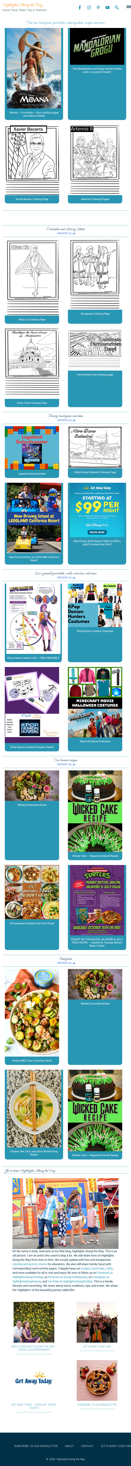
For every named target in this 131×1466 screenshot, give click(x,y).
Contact (87, 1446)
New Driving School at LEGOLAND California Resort (34, 559)
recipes (85, 1268)
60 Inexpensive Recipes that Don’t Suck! (32, 923)
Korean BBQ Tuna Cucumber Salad (32, 1060)
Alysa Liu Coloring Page (32, 319)
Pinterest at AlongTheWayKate (67, 1277)
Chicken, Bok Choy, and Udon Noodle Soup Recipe (34, 1153)
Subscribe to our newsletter (97, 1404)
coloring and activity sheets (29, 1264)
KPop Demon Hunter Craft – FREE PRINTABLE (33, 657)
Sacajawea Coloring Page (95, 313)
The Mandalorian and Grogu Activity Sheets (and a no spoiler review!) (97, 70)
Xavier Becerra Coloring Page (32, 199)
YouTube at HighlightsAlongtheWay (70, 1281)
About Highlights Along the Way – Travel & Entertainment (34, 1348)
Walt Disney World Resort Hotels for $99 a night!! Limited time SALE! (97, 543)
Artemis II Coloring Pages (95, 199)
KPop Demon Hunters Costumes (95, 631)
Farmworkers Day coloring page (95, 374)
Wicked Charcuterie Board (32, 805)
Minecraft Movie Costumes (95, 741)
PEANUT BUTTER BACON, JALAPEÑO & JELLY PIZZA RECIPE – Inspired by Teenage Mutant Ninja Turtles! (97, 942)
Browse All (65, 233)
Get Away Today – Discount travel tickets (34, 1406)
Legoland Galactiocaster (32, 473)
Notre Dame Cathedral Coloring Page (95, 472)
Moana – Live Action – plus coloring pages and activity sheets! (34, 114)
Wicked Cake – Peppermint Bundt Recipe (95, 855)
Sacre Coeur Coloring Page (32, 402)
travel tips (98, 1268)
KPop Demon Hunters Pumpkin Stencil (32, 747)
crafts (109, 1268)
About (69, 1446)
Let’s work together (97, 1346)
